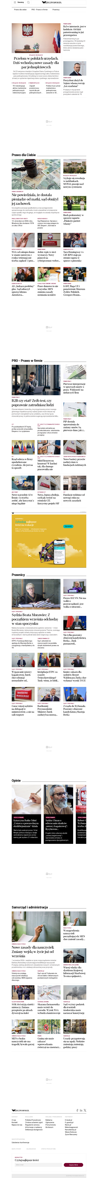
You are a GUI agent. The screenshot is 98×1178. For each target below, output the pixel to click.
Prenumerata (51, 1125)
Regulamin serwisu (32, 1125)
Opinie (16, 781)
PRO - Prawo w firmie (40, 10)
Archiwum (49, 1127)
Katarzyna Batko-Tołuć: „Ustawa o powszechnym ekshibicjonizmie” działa (26, 823)
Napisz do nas (17, 1125)
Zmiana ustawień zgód (34, 1122)
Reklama (49, 1120)
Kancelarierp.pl (70, 1130)
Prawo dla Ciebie (24, 155)
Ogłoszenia (50, 1122)
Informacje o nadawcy (33, 1127)
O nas (14, 1120)
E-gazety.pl (69, 1122)
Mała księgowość (71, 1127)
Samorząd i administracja (30, 907)
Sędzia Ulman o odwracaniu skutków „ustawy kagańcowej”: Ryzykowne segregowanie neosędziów (57, 827)
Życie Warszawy (71, 1134)
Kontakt (15, 1122)
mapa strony (16, 1149)
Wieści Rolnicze (71, 1132)
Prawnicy (56, 10)
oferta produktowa (48, 1149)
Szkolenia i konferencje (20, 1142)
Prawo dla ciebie (20, 10)
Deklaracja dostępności (34, 1130)
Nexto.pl (68, 1125)
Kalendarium (31, 1149)
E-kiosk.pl (68, 1120)
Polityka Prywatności (33, 1120)
